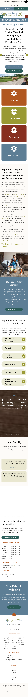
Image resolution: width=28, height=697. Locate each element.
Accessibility (16, 686)
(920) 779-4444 (14, 5)
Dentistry (8, 348)
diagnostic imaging (11, 206)
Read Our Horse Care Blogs (13, 455)
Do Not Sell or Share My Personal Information (17, 685)
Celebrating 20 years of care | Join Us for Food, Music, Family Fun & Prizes (14, 20)
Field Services (14, 119)
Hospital (14, 100)
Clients (14, 677)
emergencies (4, 240)
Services (14, 672)
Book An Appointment (14, 66)
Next (26, 55)
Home (14, 668)
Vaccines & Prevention (9, 339)
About (14, 670)
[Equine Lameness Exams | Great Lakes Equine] (14, 79)
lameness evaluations (18, 194)
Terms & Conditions (9, 686)
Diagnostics (9, 364)
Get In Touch (14, 607)
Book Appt (26, 16)
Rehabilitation (14, 155)
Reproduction (10, 372)
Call (14, 565)
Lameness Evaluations (9, 356)
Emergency (14, 137)
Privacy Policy (4, 685)
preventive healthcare (7, 233)
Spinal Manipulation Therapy (10, 381)
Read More (13, 467)
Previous (1, 55)
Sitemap (21, 686)
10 (21, 434)
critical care (8, 194)
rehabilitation (15, 235)
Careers (14, 675)
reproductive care (20, 196)
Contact (14, 679)
